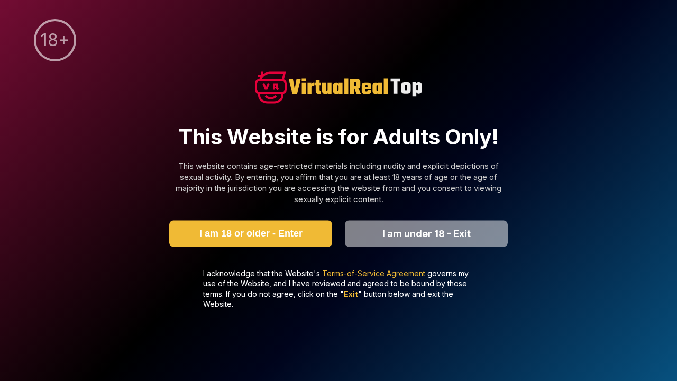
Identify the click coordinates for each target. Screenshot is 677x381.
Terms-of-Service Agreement (374, 272)
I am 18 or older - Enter (251, 233)
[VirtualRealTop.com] (338, 89)
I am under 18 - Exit (426, 233)
